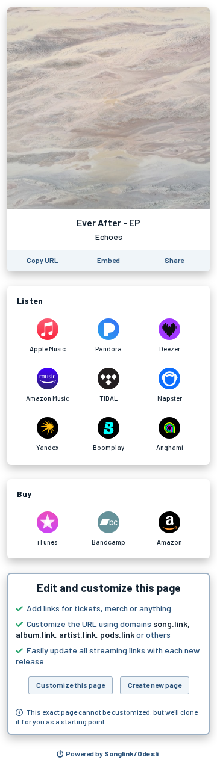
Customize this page (70, 685)
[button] (108, 653)
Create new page (154, 685)
